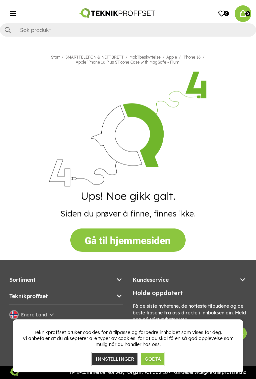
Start (55, 57)
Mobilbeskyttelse (145, 57)
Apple (171, 57)
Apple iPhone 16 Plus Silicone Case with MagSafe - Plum (127, 62)
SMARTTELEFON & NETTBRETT (94, 57)
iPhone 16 (192, 57)
